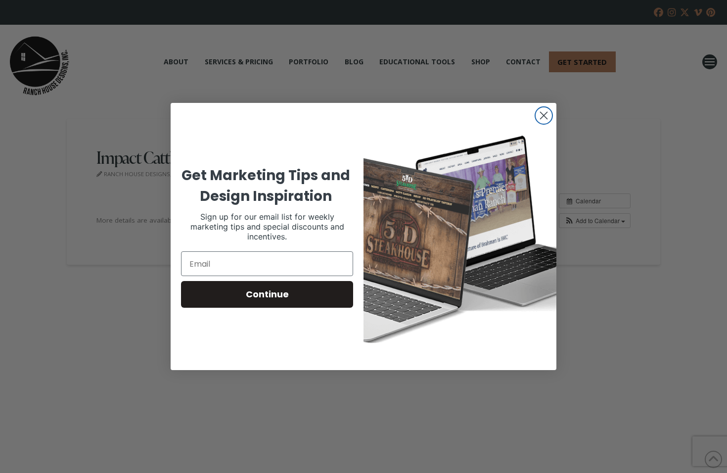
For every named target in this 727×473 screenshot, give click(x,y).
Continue (267, 294)
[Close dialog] (543, 115)
